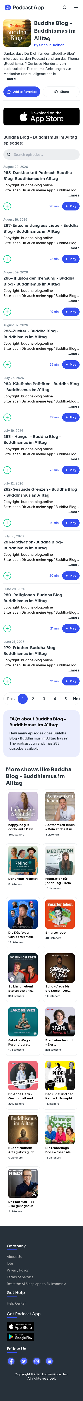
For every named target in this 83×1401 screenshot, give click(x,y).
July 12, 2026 (13, 483)
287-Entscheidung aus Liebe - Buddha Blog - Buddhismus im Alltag (41, 228)
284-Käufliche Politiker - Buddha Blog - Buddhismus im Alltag (41, 387)
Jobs (10, 1263)
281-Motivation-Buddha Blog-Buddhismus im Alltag (33, 545)
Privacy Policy (18, 1270)
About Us (14, 1256)
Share (64, 91)
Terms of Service (20, 1277)
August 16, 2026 (15, 219)
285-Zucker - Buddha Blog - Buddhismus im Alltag (31, 334)
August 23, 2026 (15, 167)
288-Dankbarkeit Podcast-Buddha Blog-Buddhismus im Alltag (37, 175)
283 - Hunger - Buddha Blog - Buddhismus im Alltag (32, 439)
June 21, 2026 (13, 641)
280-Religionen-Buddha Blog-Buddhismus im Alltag (33, 598)
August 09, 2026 (15, 272)
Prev (11, 698)
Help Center (16, 1303)
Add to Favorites (25, 91)
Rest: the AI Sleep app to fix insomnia (36, 1283)
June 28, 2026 (14, 589)
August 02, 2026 (15, 325)
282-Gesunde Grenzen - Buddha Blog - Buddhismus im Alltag (40, 492)
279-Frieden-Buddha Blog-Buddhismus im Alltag (30, 650)
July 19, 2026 (13, 430)
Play (73, 206)
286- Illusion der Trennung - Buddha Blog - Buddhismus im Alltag (38, 281)
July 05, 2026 (13, 536)
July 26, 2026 (13, 378)
